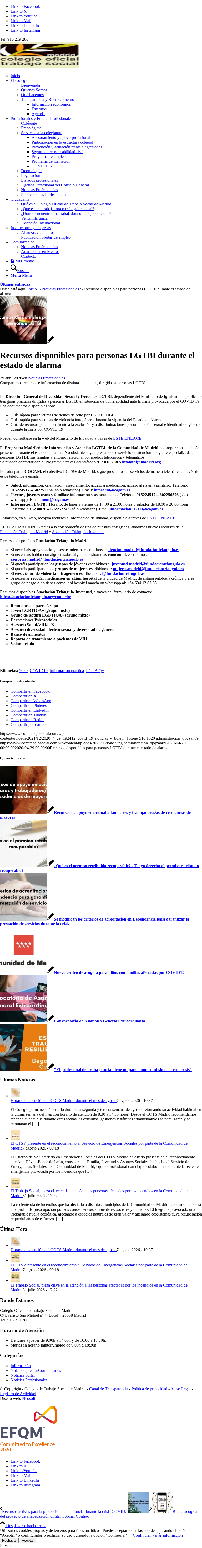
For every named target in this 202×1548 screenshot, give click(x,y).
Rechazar (9, 1540)
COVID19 (39, 670)
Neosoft (28, 1398)
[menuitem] (106, 75)
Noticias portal (23, 1375)
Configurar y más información (158, 1535)
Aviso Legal (181, 1389)
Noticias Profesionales (46, 378)
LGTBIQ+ (95, 670)
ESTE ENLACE (127, 438)
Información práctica (67, 670)
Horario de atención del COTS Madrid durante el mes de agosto (64, 1100)
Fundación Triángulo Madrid (24, 531)
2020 (23, 670)
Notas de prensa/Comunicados (36, 1370)
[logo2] (39, 66)
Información (21, 1365)
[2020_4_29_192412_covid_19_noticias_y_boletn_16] (27, 342)
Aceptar (28, 1540)
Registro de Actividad (18, 1393)
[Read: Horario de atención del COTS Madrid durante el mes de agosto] (15, 1096)
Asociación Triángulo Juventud (78, 531)
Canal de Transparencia (108, 1389)
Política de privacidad (150, 1389)
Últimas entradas (15, 284)
